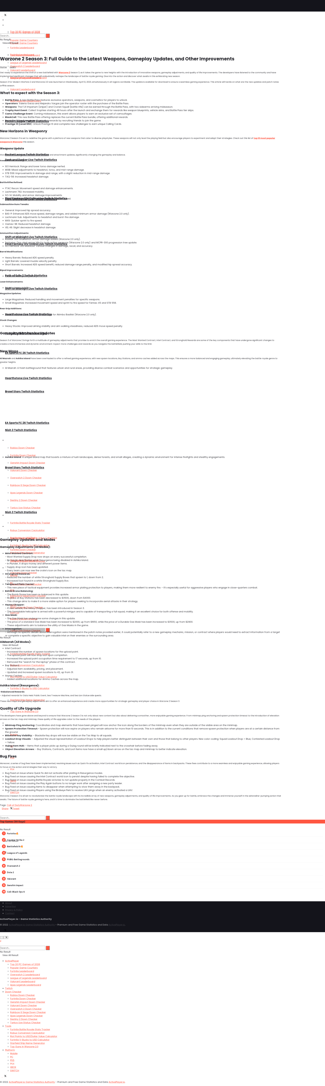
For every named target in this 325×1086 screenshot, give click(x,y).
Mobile (14, 1053)
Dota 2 (10, 872)
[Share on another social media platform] (1, 815)
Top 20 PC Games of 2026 (25, 32)
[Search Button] (48, 818)
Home (3, 67)
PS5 (12, 1060)
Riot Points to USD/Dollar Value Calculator (33, 676)
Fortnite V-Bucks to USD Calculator (30, 688)
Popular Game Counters (24, 40)
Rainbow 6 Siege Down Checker (28, 1012)
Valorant (11, 878)
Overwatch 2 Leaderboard (25, 55)
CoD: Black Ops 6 (16, 891)
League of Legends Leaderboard (28, 62)
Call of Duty (13, 805)
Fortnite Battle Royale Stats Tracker (30, 1029)
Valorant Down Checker (23, 1005)
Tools (8, 1026)
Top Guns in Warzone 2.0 (24, 711)
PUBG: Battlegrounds (18, 859)
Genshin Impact (15, 885)
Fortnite (11, 833)
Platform (9, 723)
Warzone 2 (64, 72)
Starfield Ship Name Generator (27, 1043)
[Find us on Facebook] (1, 852)
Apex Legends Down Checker (26, 1015)
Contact (9, 913)
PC (11, 1056)
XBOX (13, 1067)
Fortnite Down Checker (23, 998)
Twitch (9, 988)
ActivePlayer (11, 20)
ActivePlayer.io (117, 924)
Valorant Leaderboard (22, 70)
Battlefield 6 (13, 846)
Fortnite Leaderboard (22, 47)
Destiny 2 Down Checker (23, 1019)
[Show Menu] (1, 20)
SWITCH (14, 792)
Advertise (10, 906)
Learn (13, 67)
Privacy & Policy (14, 909)
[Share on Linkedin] (1, 812)
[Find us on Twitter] (4, 15)
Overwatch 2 (13, 866)
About (8, 903)
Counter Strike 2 (15, 840)
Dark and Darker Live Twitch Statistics (31, 160)
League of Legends (17, 853)
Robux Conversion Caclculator (27, 665)
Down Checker (13, 991)
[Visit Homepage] (10, 6)
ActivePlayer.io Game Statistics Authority (32, 924)
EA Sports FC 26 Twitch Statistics (27, 353)
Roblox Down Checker (22, 995)
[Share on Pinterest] (3, 812)
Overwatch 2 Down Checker (26, 1008)
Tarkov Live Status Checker (25, 1022)
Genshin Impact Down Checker (27, 1002)
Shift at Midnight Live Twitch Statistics (31, 237)
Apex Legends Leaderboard (25, 984)
